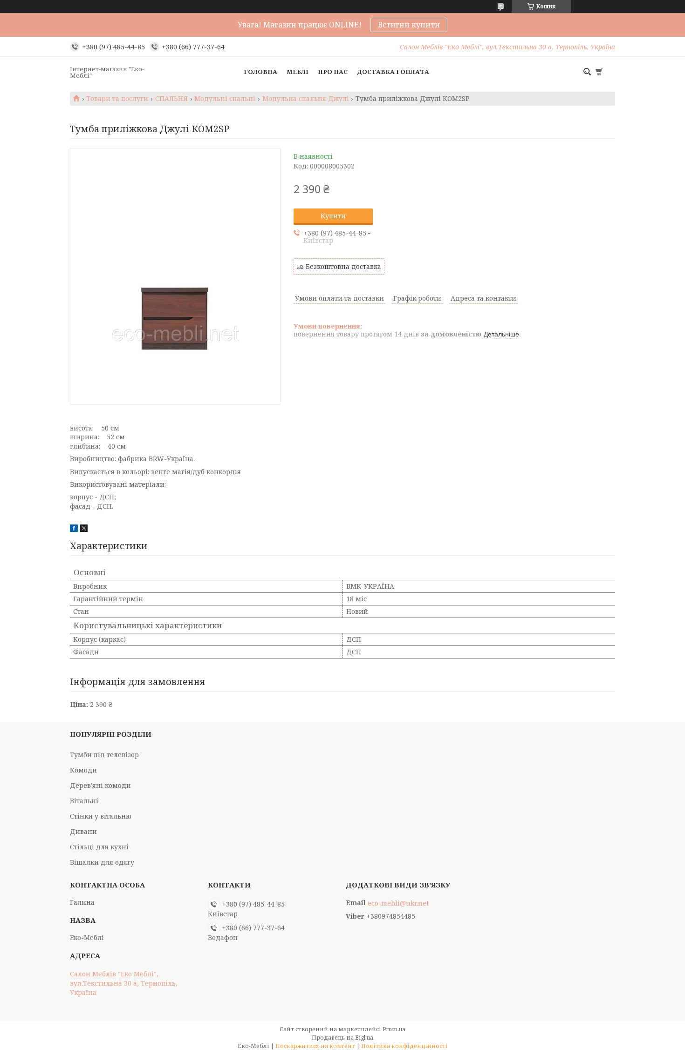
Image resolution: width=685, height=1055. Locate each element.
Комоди (83, 770)
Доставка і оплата (393, 71)
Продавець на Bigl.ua (342, 1038)
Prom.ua (394, 1029)
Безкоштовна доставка (343, 266)
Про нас (333, 71)
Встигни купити (409, 25)
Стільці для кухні (99, 846)
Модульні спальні (224, 98)
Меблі (297, 71)
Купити (333, 215)
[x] (84, 529)
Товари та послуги (117, 98)
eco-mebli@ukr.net (398, 903)
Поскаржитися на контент (315, 1046)
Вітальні (84, 800)
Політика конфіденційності (404, 1046)
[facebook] (74, 529)
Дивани (83, 831)
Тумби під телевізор (104, 754)
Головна (260, 71)
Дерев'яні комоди (100, 785)
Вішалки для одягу (102, 862)
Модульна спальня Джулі (305, 98)
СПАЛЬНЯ (171, 98)
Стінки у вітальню (100, 816)
